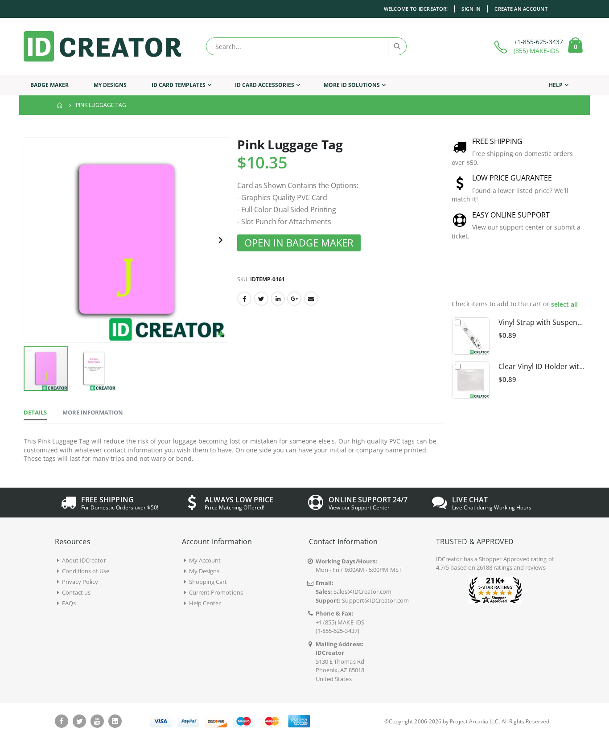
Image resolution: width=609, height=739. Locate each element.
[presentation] (570, 276)
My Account (205, 560)
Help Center (205, 603)
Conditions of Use (85, 571)
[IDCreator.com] (102, 46)
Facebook (244, 298)
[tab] (35, 412)
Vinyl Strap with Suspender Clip (541, 322)
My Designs (204, 571)
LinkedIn (278, 298)
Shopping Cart (208, 582)
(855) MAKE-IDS (536, 50)
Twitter (261, 298)
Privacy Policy (80, 582)
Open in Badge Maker (299, 243)
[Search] (397, 46)
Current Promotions (216, 592)
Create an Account (520, 8)
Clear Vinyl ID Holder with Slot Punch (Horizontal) (541, 366)
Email (311, 298)
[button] (221, 334)
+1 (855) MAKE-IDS (340, 622)
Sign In (471, 8)
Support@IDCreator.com (375, 600)
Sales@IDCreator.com (362, 591)
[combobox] (306, 46)
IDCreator (449, 559)
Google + (294, 298)
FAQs (69, 603)
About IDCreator (84, 560)
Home (60, 105)
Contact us (76, 592)
